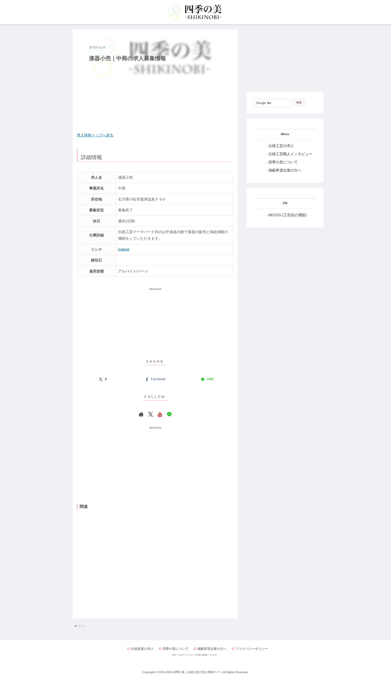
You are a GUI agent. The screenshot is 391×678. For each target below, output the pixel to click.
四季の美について (283, 162)
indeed (123, 249)
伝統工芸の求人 (281, 146)
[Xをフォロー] (150, 414)
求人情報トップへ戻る (95, 135)
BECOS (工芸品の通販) (287, 215)
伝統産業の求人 (142, 648)
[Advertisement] (155, 99)
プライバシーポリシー (251, 648)
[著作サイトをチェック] (141, 414)
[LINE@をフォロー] (169, 414)
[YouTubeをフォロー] (160, 414)
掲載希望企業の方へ (284, 170)
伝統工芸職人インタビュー (290, 154)
